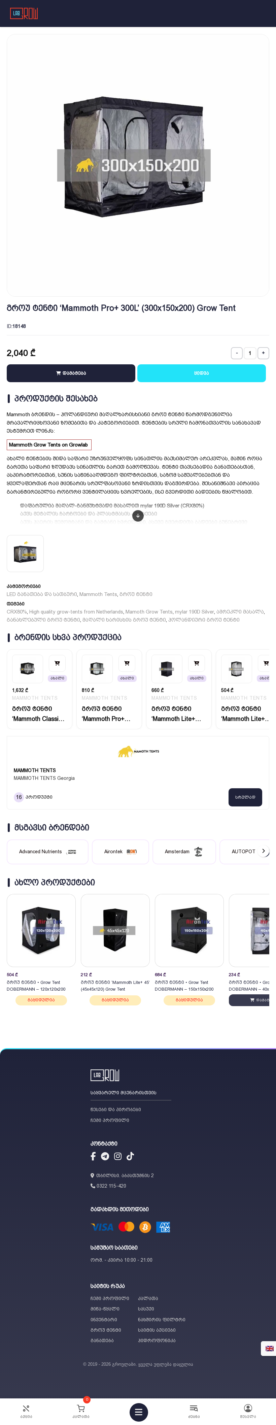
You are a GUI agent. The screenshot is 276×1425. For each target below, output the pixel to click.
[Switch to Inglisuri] (269, 1348)
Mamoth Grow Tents (149, 612)
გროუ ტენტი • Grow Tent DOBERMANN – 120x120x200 (36, 986)
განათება (102, 1340)
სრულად (245, 797)
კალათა (148, 1298)
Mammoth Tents (98, 594)
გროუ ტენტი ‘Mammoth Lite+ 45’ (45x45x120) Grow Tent (115, 986)
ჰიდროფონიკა (157, 1340)
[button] (263, 935)
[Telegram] (105, 1157)
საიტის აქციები (157, 1330)
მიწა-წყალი (105, 1309)
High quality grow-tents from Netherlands (76, 612)
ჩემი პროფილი (110, 1120)
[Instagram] (118, 1157)
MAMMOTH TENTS (35, 698)
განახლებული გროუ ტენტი (43, 620)
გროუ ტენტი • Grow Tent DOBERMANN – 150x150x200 (184, 986)
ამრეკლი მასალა (240, 612)
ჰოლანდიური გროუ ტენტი (204, 620)
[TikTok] (130, 1157)
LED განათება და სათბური (42, 594)
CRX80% (17, 612)
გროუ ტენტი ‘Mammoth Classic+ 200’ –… (38, 714)
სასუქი (146, 1309)
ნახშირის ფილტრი (161, 1319)
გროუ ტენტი (135, 594)
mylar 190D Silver (194, 612)
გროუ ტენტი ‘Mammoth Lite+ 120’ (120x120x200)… (174, 714)
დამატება (73, 373)
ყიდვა (201, 373)
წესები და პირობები (116, 1109)
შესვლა (248, 1417)
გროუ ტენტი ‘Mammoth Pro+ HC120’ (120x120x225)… (105, 714)
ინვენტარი (104, 1319)
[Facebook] (93, 1157)
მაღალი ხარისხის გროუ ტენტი (124, 620)
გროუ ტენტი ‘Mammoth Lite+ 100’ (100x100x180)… (244, 714)
